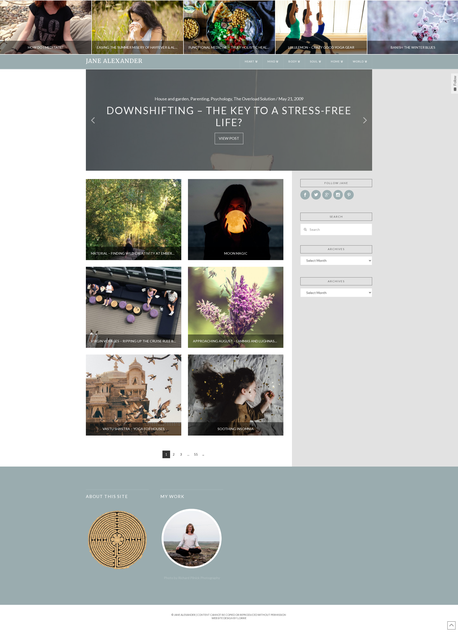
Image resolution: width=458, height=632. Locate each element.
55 (196, 454)
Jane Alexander (114, 61)
